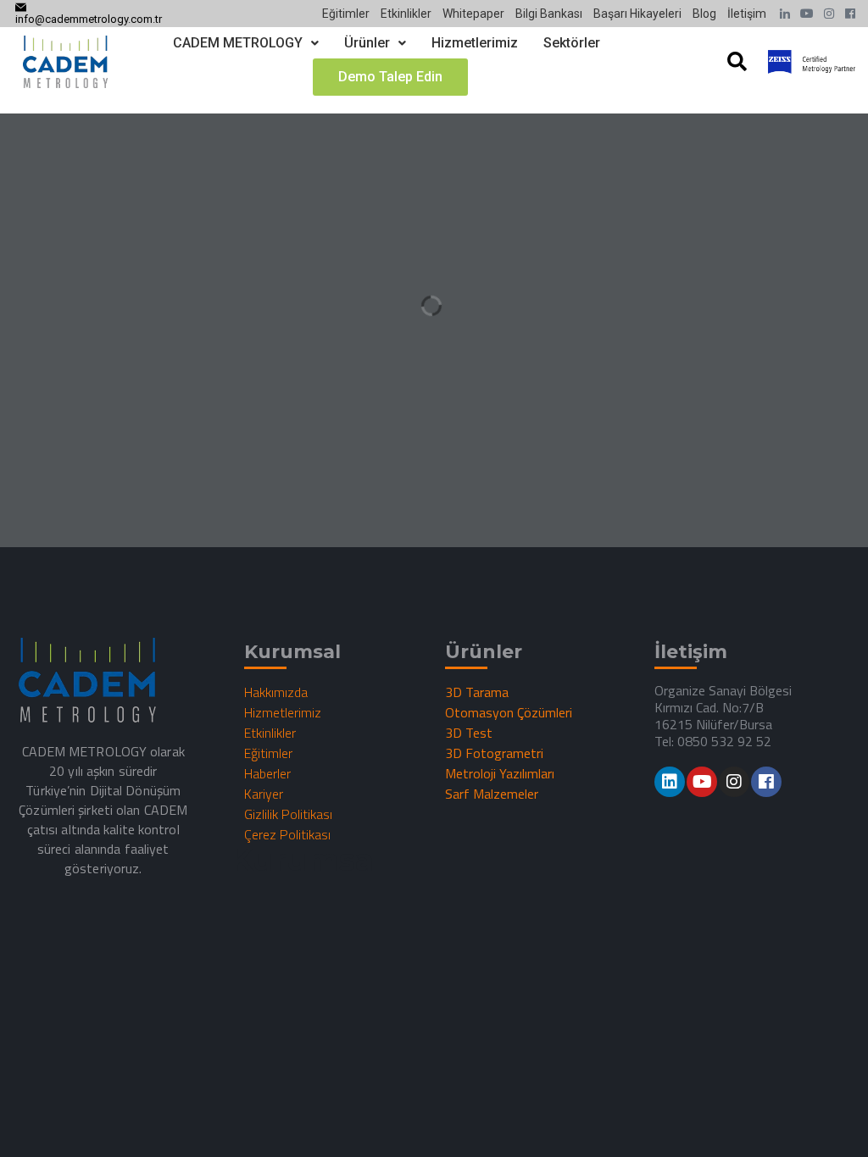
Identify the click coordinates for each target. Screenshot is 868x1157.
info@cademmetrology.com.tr (88, 19)
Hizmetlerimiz (474, 43)
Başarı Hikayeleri (637, 13)
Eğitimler (346, 13)
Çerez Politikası (287, 834)
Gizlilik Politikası (288, 814)
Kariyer (263, 793)
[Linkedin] (669, 782)
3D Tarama (477, 692)
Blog (704, 13)
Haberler (267, 773)
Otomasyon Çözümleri (508, 712)
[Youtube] (702, 782)
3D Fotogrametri (494, 753)
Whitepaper (473, 13)
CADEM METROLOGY (238, 43)
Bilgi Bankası (548, 13)
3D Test (468, 732)
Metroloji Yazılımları (499, 773)
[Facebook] (766, 782)
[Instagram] (734, 782)
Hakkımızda (276, 692)
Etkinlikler (406, 13)
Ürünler (367, 43)
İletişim (746, 13)
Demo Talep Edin (390, 77)
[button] (245, 43)
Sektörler (571, 43)
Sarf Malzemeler (491, 793)
